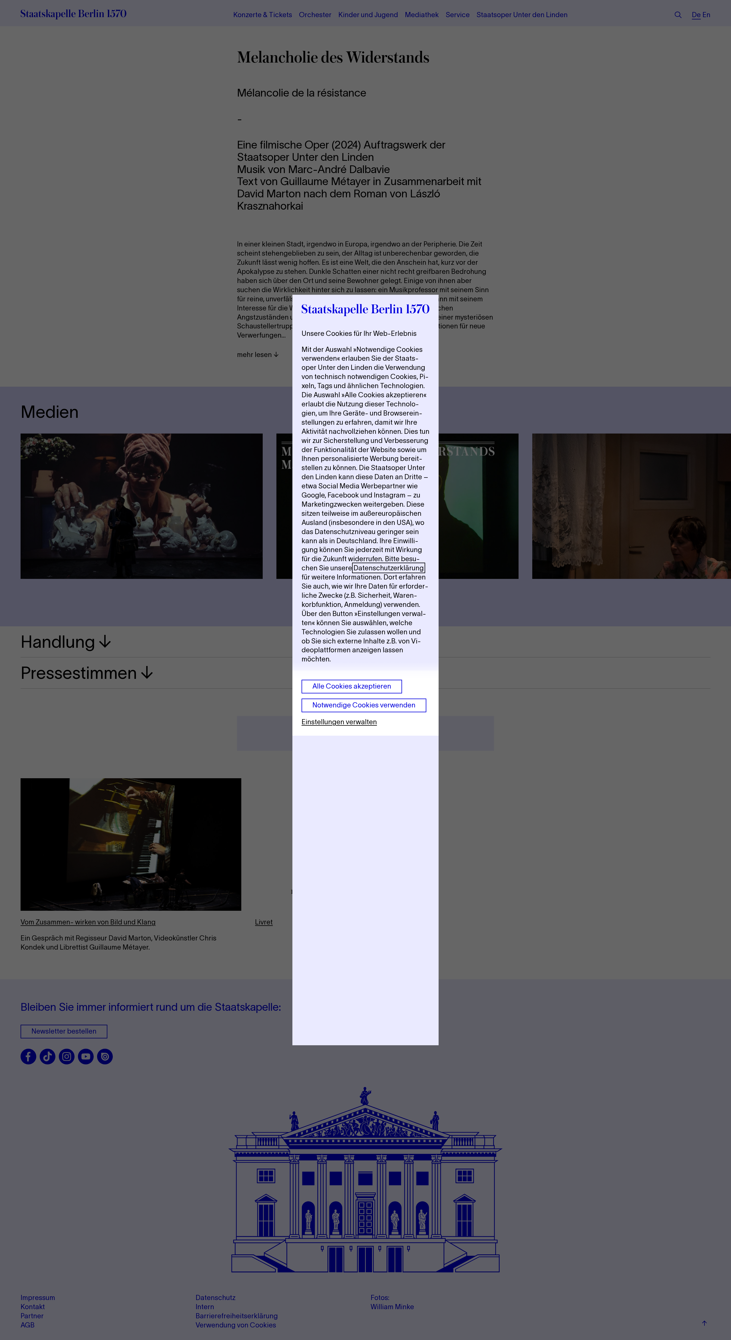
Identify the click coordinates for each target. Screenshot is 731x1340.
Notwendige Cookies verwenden (363, 705)
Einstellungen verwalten (339, 722)
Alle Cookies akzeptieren (351, 686)
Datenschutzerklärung (389, 568)
